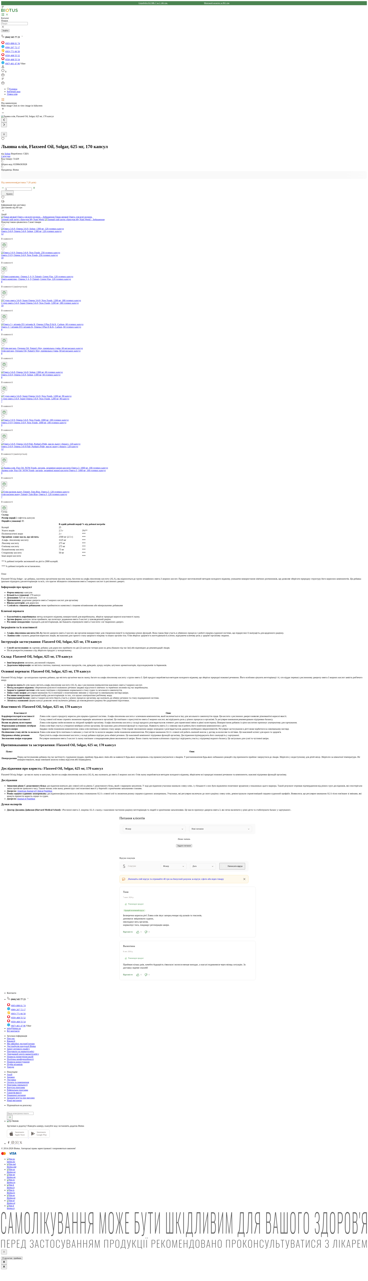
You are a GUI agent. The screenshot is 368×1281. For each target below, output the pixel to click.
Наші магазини (14, 1100)
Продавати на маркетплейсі (20, 1051)
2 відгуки (5, 156)
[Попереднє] (4, 120)
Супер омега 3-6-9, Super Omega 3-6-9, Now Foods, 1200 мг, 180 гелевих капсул (40, 303)
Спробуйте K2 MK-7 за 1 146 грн (153, 3)
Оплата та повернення (18, 1082)
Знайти (5, 31)
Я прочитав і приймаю (11, 1258)
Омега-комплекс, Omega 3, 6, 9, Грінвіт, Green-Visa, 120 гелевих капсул (36, 279)
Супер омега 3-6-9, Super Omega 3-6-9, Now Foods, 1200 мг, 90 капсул (35, 398)
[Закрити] (4, 1252)
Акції (9, 1074)
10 (2, 258)
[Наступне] (4, 124)
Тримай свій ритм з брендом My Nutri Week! (23, 219)
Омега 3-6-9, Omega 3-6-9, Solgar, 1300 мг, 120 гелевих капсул (31, 231)
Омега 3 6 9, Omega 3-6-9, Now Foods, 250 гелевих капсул (29, 255)
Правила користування (18, 1062)
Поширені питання (16, 1095)
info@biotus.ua (14, 1028)
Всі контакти (13, 1031)
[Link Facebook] (9, 1143)
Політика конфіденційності (20, 1059)
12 (2, 234)
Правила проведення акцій (20, 1056)
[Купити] (4, 244)
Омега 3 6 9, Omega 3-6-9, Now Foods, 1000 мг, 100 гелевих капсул (33, 422)
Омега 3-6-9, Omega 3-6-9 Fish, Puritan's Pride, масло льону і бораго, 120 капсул (39, 446)
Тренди (10, 1067)
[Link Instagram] (13, 1143)
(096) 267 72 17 (12, 47)
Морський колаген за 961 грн (216, 3)
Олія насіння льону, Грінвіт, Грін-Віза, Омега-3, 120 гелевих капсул (34, 494)
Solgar (7, 153)
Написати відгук (235, 866)
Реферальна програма (17, 1090)
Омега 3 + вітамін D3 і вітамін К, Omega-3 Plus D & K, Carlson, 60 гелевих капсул (41, 327)
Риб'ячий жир (13, 91)
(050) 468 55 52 (12, 55)
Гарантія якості (14, 1092)
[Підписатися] (10, 1117)
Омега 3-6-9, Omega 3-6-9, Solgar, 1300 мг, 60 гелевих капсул (30, 375)
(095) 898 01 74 (12, 43)
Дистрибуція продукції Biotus (21, 1046)
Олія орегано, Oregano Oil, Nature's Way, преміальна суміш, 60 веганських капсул (40, 351)
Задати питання (184, 846)
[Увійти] (3, 67)
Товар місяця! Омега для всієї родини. (73, 217)
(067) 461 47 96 (12, 63)
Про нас (11, 1038)
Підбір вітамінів (15, 1064)
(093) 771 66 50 (12, 51)
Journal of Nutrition (26, 799)
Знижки (11, 1077)
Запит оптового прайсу (18, 1049)
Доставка (11, 1079)
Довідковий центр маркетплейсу (23, 1054)
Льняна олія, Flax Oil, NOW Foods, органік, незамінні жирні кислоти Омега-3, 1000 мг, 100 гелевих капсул (53, 470)
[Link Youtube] (17, 1143)
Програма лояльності (17, 1085)
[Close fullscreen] (4, 134)
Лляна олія (12, 94)
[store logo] (9, 11)
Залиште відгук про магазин (21, 1098)
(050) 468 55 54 (12, 59)
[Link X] (21, 1143)
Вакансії (11, 1041)
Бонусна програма (16, 1087)
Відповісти (128, 932)
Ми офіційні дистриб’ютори (21, 1043)
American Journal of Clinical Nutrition (34, 791)
